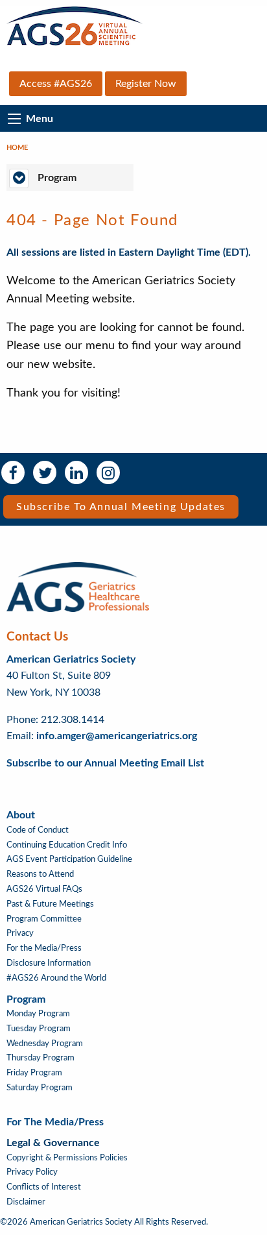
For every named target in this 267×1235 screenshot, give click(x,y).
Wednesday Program (44, 1043)
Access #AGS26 (55, 84)
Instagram (108, 472)
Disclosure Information (48, 963)
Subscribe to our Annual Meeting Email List (105, 763)
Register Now (145, 84)
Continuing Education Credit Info (66, 845)
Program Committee (44, 919)
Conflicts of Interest (43, 1187)
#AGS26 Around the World (56, 978)
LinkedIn (76, 472)
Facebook (13, 472)
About (20, 815)
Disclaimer (25, 1202)
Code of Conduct (37, 830)
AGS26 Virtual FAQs (44, 889)
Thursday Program (40, 1058)
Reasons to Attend (40, 874)
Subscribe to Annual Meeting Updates (121, 507)
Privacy (20, 933)
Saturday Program (39, 1088)
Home (17, 147)
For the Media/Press (44, 948)
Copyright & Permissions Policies (67, 1158)
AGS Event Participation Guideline (69, 859)
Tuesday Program (38, 1029)
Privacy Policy (32, 1172)
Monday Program (38, 1014)
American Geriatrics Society (70, 659)
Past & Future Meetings (50, 904)
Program (25, 999)
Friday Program (34, 1073)
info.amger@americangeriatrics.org (116, 736)
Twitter (45, 472)
